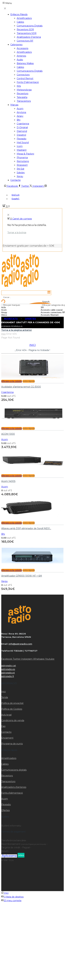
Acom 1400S (8, 481)
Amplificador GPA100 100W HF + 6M (21, 575)
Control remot (25, 78)
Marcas (14, 104)
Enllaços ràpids (18, 14)
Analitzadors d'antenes (13, 787)
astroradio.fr (7, 676)
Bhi (18, 119)
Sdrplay (21, 172)
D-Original (22, 127)
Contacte (15, 180)
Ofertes (5, 810)
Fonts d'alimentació (12, 792)
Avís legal (6, 714)
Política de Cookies (11, 709)
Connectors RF (25, 40)
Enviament (7, 737)
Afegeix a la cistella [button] (11, 381)
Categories (16, 44)
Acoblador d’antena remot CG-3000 (21, 386)
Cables (20, 22)
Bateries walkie (25, 63)
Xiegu (20, 176)
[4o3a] (12, 307)
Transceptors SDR (26, 33)
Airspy (20, 116)
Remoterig (23, 161)
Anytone (21, 112)
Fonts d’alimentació (28, 82)
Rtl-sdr (20, 168)
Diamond (22, 131)
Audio (20, 59)
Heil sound (23, 142)
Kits (19, 86)
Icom (20, 146)
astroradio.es (8, 669)
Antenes (21, 55)
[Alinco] (12, 315)
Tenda (4, 697)
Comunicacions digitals (29, 25)
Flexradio (21, 138)
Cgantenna (23, 123)
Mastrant (22, 150)
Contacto (6, 732)
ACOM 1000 (8, 434)
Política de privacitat (12, 703)
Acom (20, 108)
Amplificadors (24, 18)
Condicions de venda (12, 720)
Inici (3, 333)
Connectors (23, 74)
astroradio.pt (8, 672)
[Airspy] (12, 312)
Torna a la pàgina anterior (16, 330)
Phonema (22, 157)
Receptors (22, 93)
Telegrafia (22, 97)
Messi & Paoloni (25, 153)
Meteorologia (24, 89)
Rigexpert (22, 165)
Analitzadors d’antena (29, 37)
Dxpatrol (21, 135)
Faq (3, 726)
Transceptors (24, 101)
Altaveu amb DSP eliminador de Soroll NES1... (26, 528)
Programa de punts (12, 743)
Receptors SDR (25, 29)
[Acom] (12, 310)
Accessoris (22, 48)
